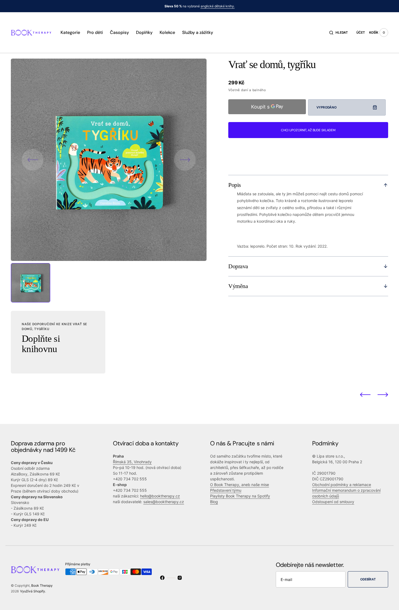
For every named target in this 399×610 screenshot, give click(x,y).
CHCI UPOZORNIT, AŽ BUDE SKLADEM (308, 130)
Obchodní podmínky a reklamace (341, 484)
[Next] (383, 394)
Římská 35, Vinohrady (132, 461)
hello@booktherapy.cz (160, 496)
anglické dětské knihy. (218, 6)
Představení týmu (225, 490)
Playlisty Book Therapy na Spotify (240, 496)
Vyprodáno (326, 107)
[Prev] (365, 394)
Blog (214, 501)
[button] (338, 33)
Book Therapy (42, 585)
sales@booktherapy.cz (163, 501)
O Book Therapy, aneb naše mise (239, 484)
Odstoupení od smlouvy (333, 501)
